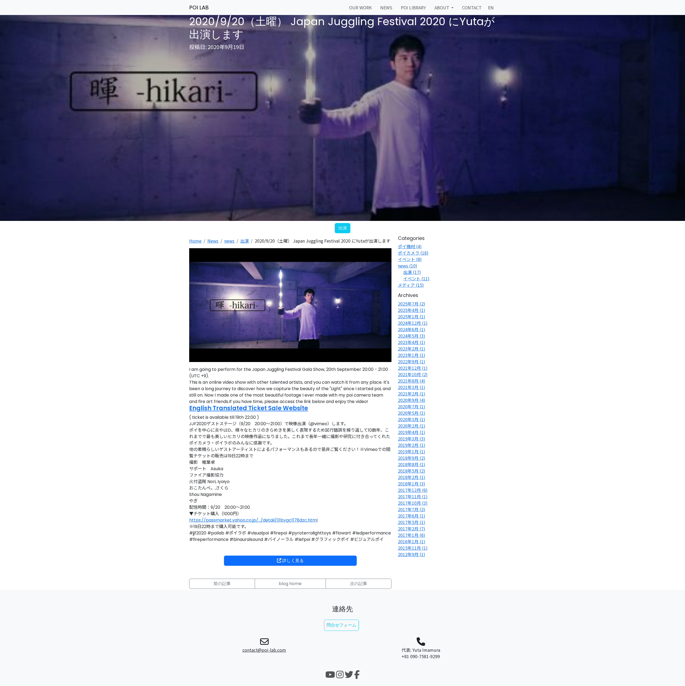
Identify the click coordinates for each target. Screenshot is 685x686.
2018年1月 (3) (411, 483)
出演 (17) (412, 272)
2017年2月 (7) (411, 528)
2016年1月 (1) (411, 541)
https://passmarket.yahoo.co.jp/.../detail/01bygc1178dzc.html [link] (253, 520)
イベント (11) (416, 278)
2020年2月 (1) (411, 426)
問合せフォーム (341, 625)
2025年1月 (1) (411, 316)
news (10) (407, 265)
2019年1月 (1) (411, 451)
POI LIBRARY (413, 7)
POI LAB (199, 7)
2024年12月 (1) (413, 323)
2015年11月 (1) (413, 548)
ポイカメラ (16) (413, 253)
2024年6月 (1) (411, 329)
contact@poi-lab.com (264, 650)
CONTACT (472, 7)
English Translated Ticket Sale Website (248, 408)
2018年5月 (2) (411, 471)
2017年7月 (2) (411, 509)
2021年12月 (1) (413, 368)
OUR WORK (360, 7)
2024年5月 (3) (411, 336)
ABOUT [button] (442, 7)
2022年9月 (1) (411, 361)
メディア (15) (411, 285)
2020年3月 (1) (411, 419)
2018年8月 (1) (411, 464)
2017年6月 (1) (411, 515)
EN (491, 7)
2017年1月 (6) (411, 535)
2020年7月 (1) (411, 406)
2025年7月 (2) (411, 303)
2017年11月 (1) (413, 496)
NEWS (386, 7)
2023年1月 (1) (411, 355)
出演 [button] (342, 228)
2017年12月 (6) (413, 490)
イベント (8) (410, 259)
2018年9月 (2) (411, 458)
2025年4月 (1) (411, 310)
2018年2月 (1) (411, 477)
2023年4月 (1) (411, 342)
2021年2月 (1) (411, 393)
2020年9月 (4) (411, 400)
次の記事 (358, 584)
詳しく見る (292, 560)
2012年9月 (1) (411, 554)
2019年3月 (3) (411, 438)
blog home (290, 584)
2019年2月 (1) (411, 445)
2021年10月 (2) (413, 374)
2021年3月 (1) (411, 387)
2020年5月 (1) (411, 413)
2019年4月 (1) (411, 432)
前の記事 (222, 584)
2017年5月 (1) (411, 522)
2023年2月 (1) (411, 348)
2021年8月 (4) (411, 381)
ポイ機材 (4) (410, 246)
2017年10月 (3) (413, 503)
